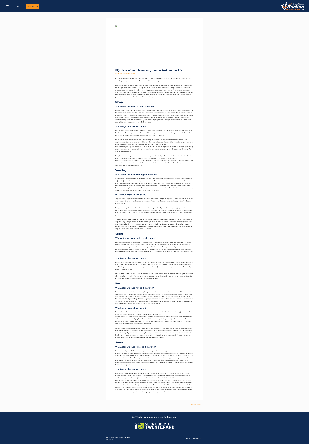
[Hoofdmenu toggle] (7, 6)
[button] (17, 6)
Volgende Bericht (197, 405)
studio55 (200, 438)
